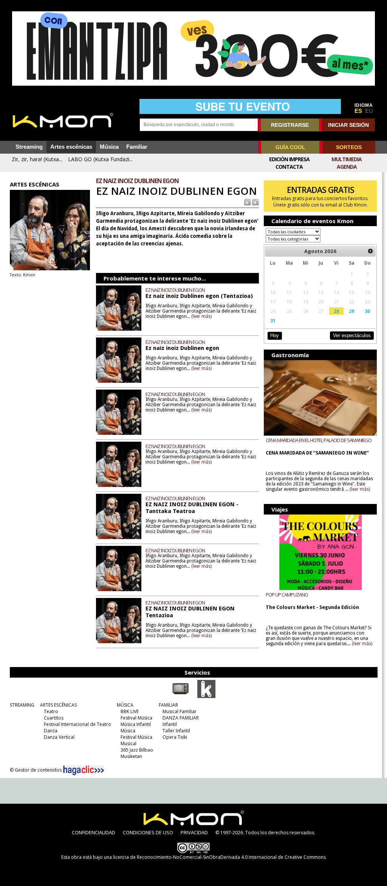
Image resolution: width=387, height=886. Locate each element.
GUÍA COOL (290, 147)
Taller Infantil (176, 730)
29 (351, 311)
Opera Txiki (175, 737)
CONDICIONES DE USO (148, 832)
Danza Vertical (59, 737)
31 (273, 320)
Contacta (289, 166)
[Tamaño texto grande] (255, 202)
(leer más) (201, 316)
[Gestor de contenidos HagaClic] (83, 770)
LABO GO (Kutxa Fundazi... (100, 159)
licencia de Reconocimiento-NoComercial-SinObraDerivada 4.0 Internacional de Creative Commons (219, 857)
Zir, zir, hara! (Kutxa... (37, 159)
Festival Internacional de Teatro (77, 724)
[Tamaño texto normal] (247, 202)
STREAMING (22, 705)
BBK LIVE (130, 711)
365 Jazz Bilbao (137, 750)
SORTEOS (349, 147)
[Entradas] (206, 696)
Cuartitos (53, 718)
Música (109, 147)
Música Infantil (136, 724)
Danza (50, 730)
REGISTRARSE (290, 125)
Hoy (274, 335)
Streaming (29, 147)
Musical (128, 743)
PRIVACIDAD (194, 832)
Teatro (51, 711)
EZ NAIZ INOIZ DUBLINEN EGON (175, 290)
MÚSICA (125, 705)
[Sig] (370, 251)
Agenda (347, 166)
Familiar (136, 147)
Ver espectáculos (352, 335)
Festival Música (136, 718)
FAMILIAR (168, 705)
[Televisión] (181, 696)
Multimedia (346, 159)
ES (358, 111)
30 (367, 311)
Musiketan (131, 756)
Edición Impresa (289, 159)
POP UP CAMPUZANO (287, 594)
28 (336, 311)
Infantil (170, 724)
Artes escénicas (71, 147)
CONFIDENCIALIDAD (93, 832)
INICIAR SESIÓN (348, 125)
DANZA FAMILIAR (181, 718)
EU (369, 111)
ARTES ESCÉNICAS (58, 705)
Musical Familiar (180, 711)
